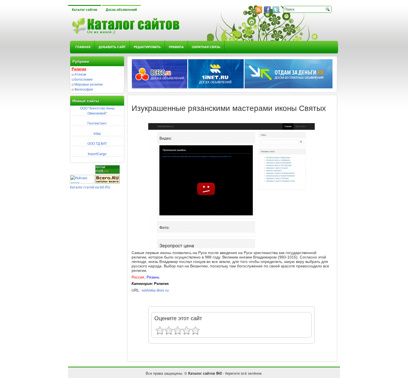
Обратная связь (206, 47)
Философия (83, 89)
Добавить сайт (112, 47)
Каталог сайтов (84, 10)
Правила (176, 47)
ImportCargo (97, 153)
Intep (97, 133)
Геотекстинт (97, 123)
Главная (82, 47)
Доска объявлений (121, 10)
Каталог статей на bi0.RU (90, 187)
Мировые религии (88, 84)
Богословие (83, 79)
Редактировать (147, 47)
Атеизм (80, 74)
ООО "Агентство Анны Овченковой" (97, 110)
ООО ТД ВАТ (97, 143)
